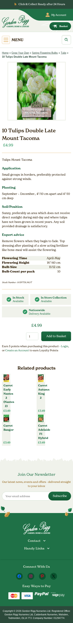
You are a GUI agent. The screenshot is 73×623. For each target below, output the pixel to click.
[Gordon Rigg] (15, 21)
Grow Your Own (20, 52)
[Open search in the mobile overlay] (66, 39)
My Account (58, 14)
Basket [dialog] (63, 26)
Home (5, 52)
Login (64, 346)
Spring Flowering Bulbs (45, 52)
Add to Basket (56, 336)
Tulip (63, 52)
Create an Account (17, 350)
